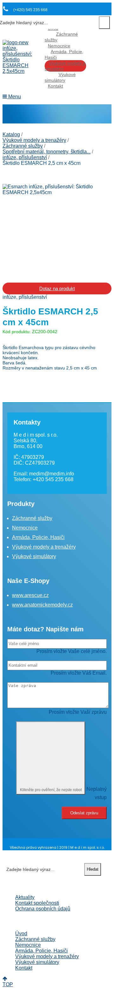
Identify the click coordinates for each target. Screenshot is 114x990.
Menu (14, 96)
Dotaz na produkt (57, 288)
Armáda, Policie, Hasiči (64, 54)
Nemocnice (59, 45)
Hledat (104, 22)
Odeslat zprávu (84, 813)
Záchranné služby (61, 37)
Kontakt (55, 85)
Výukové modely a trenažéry (65, 65)
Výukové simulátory (60, 77)
